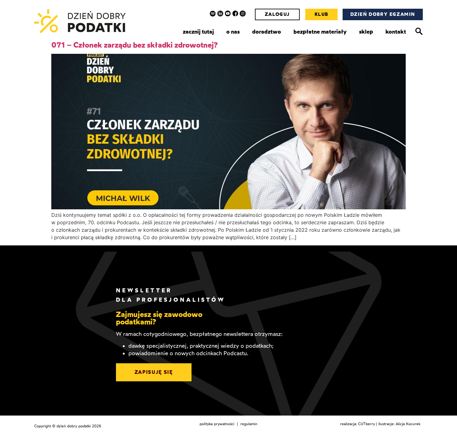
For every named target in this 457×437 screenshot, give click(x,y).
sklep (366, 31)
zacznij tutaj (198, 31)
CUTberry (366, 424)
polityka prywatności (217, 424)
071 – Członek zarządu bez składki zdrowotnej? (134, 44)
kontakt (395, 31)
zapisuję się (154, 372)
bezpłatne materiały (320, 31)
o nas (233, 31)
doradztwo (266, 31)
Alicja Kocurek (408, 424)
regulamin (248, 424)
